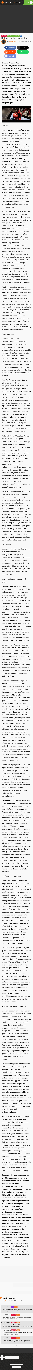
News (15, 1300)
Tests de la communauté (13, 35)
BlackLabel (12, 41)
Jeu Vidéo (18, 2)
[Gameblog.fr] (7, 2)
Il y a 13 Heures (17, 1309)
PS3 (21, 35)
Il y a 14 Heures (17, 1324)
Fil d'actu (4, 1300)
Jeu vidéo (4, 35)
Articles (11, 1300)
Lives (20, 1300)
